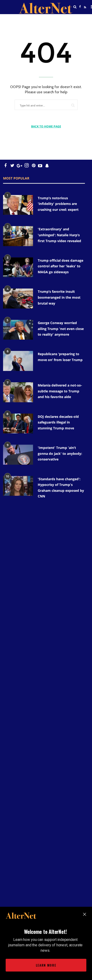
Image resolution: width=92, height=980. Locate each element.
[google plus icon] (19, 165)
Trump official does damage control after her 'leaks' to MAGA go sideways (60, 266)
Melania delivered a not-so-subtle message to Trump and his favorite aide (60, 391)
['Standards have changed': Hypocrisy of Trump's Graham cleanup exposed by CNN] (18, 486)
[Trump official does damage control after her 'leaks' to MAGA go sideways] (18, 267)
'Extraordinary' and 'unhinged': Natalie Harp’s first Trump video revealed (59, 235)
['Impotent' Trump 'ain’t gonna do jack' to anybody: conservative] (18, 455)
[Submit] (73, 105)
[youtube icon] (40, 165)
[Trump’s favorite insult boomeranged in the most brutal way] (18, 299)
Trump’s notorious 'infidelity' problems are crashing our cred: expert (58, 204)
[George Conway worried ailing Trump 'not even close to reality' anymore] (18, 330)
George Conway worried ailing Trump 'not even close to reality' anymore (61, 329)
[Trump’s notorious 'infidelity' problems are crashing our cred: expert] (18, 205)
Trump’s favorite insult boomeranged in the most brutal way (59, 297)
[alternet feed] (84, 12)
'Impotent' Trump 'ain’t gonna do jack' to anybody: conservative (60, 453)
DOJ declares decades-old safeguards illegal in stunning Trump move (58, 422)
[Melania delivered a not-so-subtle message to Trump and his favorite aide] (18, 392)
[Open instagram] (26, 165)
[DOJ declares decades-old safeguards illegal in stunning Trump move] (18, 424)
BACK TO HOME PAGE (46, 126)
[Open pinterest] (34, 165)
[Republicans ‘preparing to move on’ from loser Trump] (18, 361)
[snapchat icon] (47, 165)
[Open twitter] (80, 18)
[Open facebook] (80, 6)
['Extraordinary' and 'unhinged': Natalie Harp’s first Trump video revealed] (18, 236)
